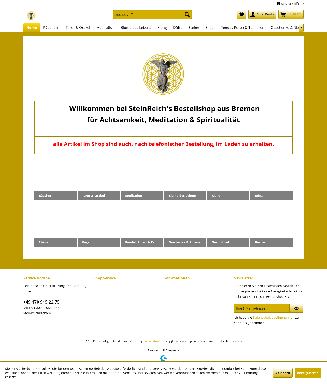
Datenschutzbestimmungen (273, 317)
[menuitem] (152, 16)
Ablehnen (282, 373)
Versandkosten (154, 341)
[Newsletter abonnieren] (296, 308)
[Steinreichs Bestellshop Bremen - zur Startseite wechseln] (31, 15)
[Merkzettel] (241, 14)
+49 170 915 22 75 (41, 302)
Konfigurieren (307, 373)
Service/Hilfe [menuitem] (290, 4)
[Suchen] (187, 14)
